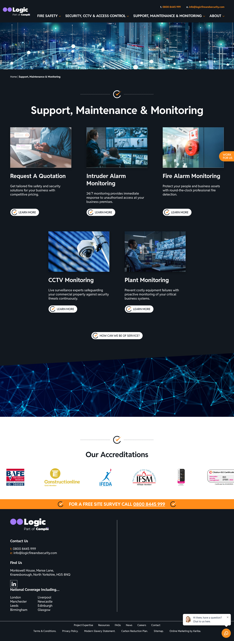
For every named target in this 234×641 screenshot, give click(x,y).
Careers (141, 625)
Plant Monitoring (147, 280)
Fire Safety (49, 16)
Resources (104, 625)
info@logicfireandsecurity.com (35, 553)
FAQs (118, 625)
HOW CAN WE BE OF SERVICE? (120, 335)
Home (13, 76)
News (129, 625)
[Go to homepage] (16, 11)
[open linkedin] (13, 583)
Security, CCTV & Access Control (97, 16)
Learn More (29, 213)
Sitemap (158, 631)
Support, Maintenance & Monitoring (169, 16)
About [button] (216, 16)
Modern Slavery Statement (99, 631)
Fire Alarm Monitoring (191, 176)
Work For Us (227, 156)
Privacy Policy (70, 631)
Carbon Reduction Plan (134, 631)
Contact (155, 625)
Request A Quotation (38, 176)
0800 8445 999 (149, 504)
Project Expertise (83, 625)
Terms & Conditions (44, 631)
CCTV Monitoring (71, 280)
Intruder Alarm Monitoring (106, 179)
